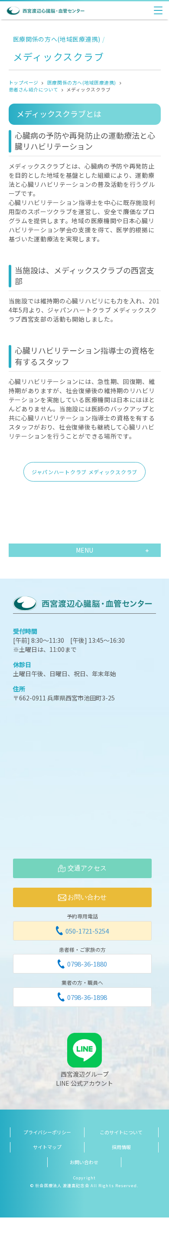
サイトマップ (47, 1146)
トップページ (24, 82)
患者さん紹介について (33, 89)
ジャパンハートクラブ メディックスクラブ (84, 471)
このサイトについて (121, 1132)
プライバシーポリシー (47, 1132)
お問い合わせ (84, 1162)
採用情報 (121, 1146)
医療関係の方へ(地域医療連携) (81, 82)
